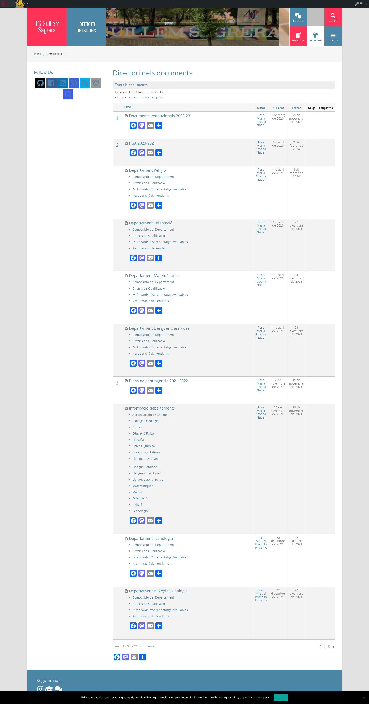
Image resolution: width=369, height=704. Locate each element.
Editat (296, 108)
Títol (128, 107)
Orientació (139, 498)
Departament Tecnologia (151, 538)
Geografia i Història (146, 452)
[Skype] (85, 83)
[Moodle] (49, 689)
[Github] (40, 83)
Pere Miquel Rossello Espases (261, 543)
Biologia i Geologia (145, 421)
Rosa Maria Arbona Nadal (261, 120)
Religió (137, 505)
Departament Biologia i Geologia (158, 590)
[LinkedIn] (62, 83)
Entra (363, 3)
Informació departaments (152, 408)
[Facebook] (51, 83)
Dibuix (137, 427)
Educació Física (143, 433)
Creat (280, 108)
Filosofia (138, 440)
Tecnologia (140, 511)
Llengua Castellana (146, 459)
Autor (261, 108)
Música (137, 492)
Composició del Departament (153, 177)
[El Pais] (96, 83)
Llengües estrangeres (147, 479)
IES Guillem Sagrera (46, 26)
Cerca (145, 97)
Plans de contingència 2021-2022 (158, 380)
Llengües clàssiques (146, 473)
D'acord (281, 697)
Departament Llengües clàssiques (159, 328)
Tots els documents (131, 84)
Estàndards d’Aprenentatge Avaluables (160, 189)
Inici (37, 54)
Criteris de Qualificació (148, 183)
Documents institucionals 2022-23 (159, 115)
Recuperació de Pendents (150, 195)
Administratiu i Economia (150, 415)
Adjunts (134, 97)
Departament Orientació (151, 223)
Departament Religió (147, 170)
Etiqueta (157, 97)
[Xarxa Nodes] (58, 689)
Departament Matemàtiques (154, 275)
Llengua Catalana (144, 467)
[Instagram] (74, 83)
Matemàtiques (142, 486)
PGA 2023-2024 (142, 143)
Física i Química (143, 446)
